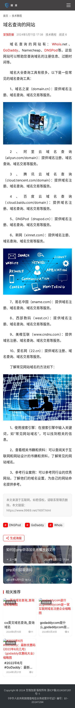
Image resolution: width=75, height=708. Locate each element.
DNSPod (51, 50)
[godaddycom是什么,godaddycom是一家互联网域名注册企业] (55, 608)
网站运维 (46, 602)
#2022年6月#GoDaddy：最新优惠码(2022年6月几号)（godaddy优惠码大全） (19, 665)
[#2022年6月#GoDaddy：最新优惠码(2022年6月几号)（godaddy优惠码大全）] (19, 649)
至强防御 (8, 34)
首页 (5, 15)
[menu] (68, 5)
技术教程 (51, 34)
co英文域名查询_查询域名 (19, 625)
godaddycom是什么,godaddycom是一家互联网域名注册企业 (55, 625)
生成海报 (15, 538)
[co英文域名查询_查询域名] (19, 608)
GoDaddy (10, 50)
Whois (56, 44)
